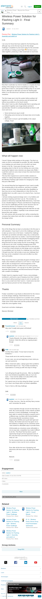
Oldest (15, 322)
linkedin (25, 562)
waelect (9, 29)
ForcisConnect (10, 326)
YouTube (35, 562)
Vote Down (8, 331)
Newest (27, 322)
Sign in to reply (14, 319)
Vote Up (6, 331)
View (40, 596)
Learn (2, 572)
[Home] (7, 6)
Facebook (15, 562)
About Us (3, 593)
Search (25, 6)
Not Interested (10, 596)
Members (3, 568)
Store (2, 589)
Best (21, 323)
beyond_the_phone (10, 497)
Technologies (4, 576)
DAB (7, 349)
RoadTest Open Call (13, 584)
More (6, 11)
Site (21, 6)
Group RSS (21, 549)
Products (3, 584)
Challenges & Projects (7, 580)
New (39, 11)
